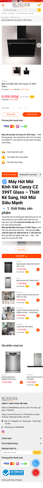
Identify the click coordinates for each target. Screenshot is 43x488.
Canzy (4, 81)
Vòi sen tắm (11, 13)
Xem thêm (21, 250)
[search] (39, 10)
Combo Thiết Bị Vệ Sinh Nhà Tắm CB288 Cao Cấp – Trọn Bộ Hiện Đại (27, 312)
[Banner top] (21, 1)
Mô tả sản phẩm (9, 175)
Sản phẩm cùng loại (12, 345)
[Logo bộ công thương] (13, 473)
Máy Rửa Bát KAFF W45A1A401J (27, 280)
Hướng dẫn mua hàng (28, 175)
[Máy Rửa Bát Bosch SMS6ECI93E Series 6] (12, 362)
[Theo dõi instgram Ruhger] (3, 431)
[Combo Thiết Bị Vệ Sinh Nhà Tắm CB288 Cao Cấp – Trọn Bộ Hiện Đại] (8, 313)
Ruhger (19, 480)
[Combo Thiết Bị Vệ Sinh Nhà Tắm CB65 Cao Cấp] (8, 297)
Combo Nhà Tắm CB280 (24, 327)
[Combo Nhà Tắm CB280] (8, 328)
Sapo (34, 480)
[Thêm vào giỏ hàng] (38, 269)
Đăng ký (37, 452)
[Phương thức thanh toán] (15, 126)
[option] (21, 45)
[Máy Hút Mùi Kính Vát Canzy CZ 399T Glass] (21, 45)
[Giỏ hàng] (38, 5)
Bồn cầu (4, 13)
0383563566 (19, 427)
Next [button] (38, 45)
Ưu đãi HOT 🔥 (21, 256)
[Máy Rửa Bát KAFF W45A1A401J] (8, 282)
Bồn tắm (31, 13)
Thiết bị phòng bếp (21, 13)
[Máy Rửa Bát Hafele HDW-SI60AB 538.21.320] (8, 267)
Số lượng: (5, 108)
